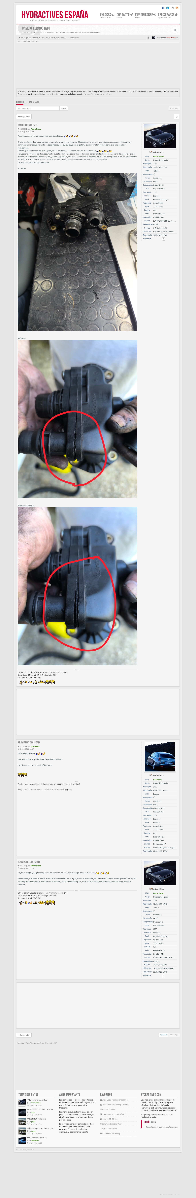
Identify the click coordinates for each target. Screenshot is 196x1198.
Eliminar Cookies (108, 1109)
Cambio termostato (27, 102)
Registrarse (166, 14)
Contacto (123, 14)
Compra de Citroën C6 (38, 1138)
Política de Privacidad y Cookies (115, 1104)
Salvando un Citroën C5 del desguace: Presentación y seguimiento (54, 1109)
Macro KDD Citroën (110, 1119)
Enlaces (105, 14)
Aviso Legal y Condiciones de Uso (115, 1100)
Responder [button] (25, 116)
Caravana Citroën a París (111, 1124)
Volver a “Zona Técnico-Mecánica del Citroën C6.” (37, 1043)
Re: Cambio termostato (29, 742)
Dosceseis (35, 746)
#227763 (23, 129)
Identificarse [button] (144, 14)
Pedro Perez (36, 129)
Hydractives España (54, 15)
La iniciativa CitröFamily (110, 1133)
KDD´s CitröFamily (109, 1128)
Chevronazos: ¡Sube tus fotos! (114, 1114)
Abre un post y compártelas (101, 94)
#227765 (23, 866)
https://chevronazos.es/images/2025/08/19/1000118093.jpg (44, 789)
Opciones (163, 1035)
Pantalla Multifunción (37, 1119)
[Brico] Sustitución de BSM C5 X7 (41, 1128)
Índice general (25, 37)
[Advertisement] (98, 66)
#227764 (23, 746)
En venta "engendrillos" (38, 1100)
